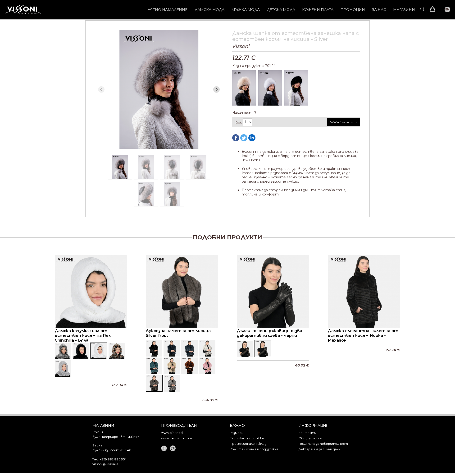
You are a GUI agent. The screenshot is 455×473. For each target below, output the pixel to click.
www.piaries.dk (172, 433)
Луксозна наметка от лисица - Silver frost (180, 333)
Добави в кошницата (343, 122)
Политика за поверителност (323, 443)
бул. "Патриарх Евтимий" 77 (115, 437)
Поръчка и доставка (247, 438)
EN (447, 9)
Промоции (353, 9)
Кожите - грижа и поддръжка (254, 449)
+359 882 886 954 (113, 459)
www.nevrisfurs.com (176, 438)
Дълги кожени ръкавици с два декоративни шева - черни (269, 333)
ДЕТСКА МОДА (281, 9)
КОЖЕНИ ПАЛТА (317, 9)
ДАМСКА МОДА (209, 9)
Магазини (404, 9)
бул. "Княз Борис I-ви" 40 (111, 450)
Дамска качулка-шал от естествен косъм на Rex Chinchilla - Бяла (83, 335)
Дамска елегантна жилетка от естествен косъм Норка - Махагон (363, 335)
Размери (237, 433)
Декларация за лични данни (320, 449)
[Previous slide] (101, 89)
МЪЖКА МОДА (246, 9)
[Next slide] (216, 89)
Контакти (307, 433)
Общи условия (310, 438)
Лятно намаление (167, 9)
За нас (379, 9)
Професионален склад (248, 443)
